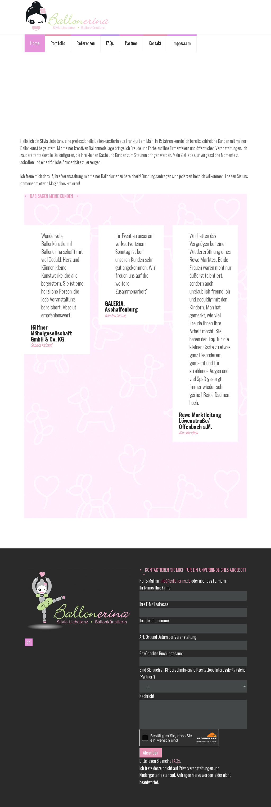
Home (34, 43)
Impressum (182, 43)
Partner (131, 43)
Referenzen (85, 43)
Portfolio (58, 43)
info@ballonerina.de (175, 581)
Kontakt (155, 43)
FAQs (110, 43)
